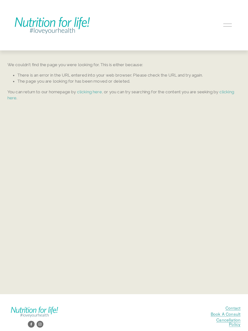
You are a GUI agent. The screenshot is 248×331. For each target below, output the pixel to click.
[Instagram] (40, 324)
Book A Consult (225, 314)
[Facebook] (31, 324)
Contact (232, 308)
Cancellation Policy (228, 322)
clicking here (89, 91)
